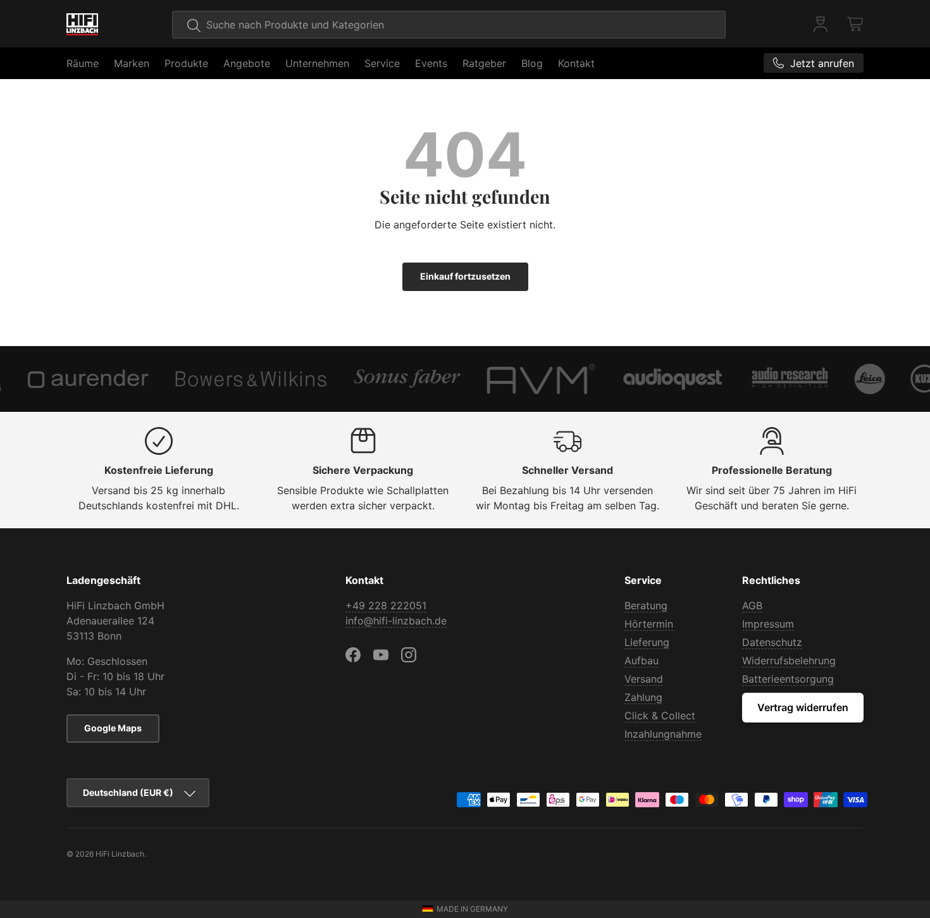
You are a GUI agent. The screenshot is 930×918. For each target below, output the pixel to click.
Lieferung (646, 642)
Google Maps (113, 728)
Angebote (246, 63)
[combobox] (449, 25)
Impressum (768, 623)
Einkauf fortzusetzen (465, 276)
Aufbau (641, 660)
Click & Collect (659, 715)
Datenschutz (772, 642)
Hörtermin (648, 623)
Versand (643, 679)
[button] (856, 24)
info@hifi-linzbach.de (396, 620)
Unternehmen (317, 63)
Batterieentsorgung (788, 679)
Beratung (645, 605)
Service (382, 63)
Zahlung (643, 697)
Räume (82, 63)
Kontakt (576, 63)
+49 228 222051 (385, 605)
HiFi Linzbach (120, 854)
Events (431, 63)
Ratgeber (484, 63)
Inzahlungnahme (663, 734)
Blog (532, 63)
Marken (131, 63)
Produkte (186, 63)
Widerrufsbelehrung (789, 660)
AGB (752, 605)
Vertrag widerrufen (802, 707)
